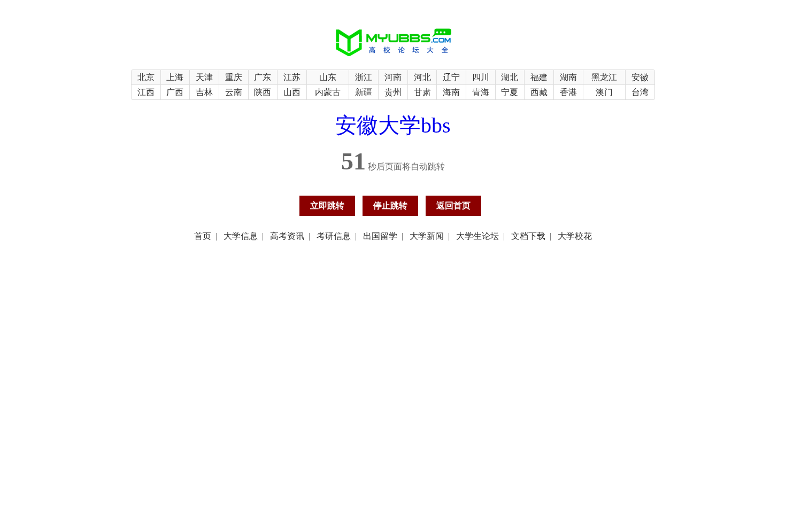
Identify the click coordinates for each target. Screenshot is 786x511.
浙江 (363, 77)
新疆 (363, 92)
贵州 (393, 92)
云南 (233, 92)
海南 (451, 92)
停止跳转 (390, 205)
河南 (393, 77)
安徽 (640, 77)
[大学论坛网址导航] (393, 56)
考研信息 (334, 236)
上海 (174, 77)
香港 (568, 92)
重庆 (233, 77)
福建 (539, 77)
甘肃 (422, 92)
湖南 (568, 77)
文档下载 (528, 236)
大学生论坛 (477, 236)
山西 (291, 92)
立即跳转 (327, 205)
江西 (146, 92)
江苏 (291, 77)
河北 (422, 77)
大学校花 (575, 236)
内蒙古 (328, 92)
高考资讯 (287, 236)
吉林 (204, 92)
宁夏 (509, 92)
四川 (480, 77)
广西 (174, 92)
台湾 (640, 92)
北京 (146, 77)
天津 (204, 77)
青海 (480, 92)
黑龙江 (604, 77)
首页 (202, 236)
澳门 (604, 92)
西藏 (539, 92)
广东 (262, 77)
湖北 (509, 77)
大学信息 (241, 236)
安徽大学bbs (393, 125)
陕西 (262, 92)
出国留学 (380, 236)
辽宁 (451, 77)
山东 (327, 77)
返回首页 (453, 205)
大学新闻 (427, 236)
